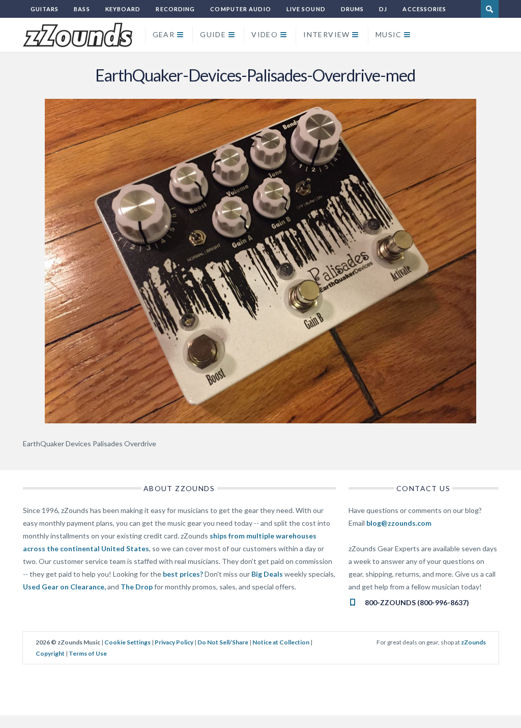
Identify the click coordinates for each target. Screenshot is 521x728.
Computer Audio (240, 9)
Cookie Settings (127, 642)
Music (388, 34)
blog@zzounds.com (398, 523)
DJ (383, 9)
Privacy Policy (174, 642)
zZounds (473, 642)
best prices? (183, 574)
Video (264, 34)
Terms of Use (88, 653)
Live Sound (306, 9)
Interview (326, 34)
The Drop (137, 586)
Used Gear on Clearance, (64, 586)
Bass (82, 9)
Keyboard (123, 9)
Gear (164, 34)
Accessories (424, 9)
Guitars (45, 9)
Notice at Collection (280, 642)
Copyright (50, 653)
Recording (175, 9)
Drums (352, 9)
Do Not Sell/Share (222, 642)
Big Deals (267, 574)
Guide (213, 34)
